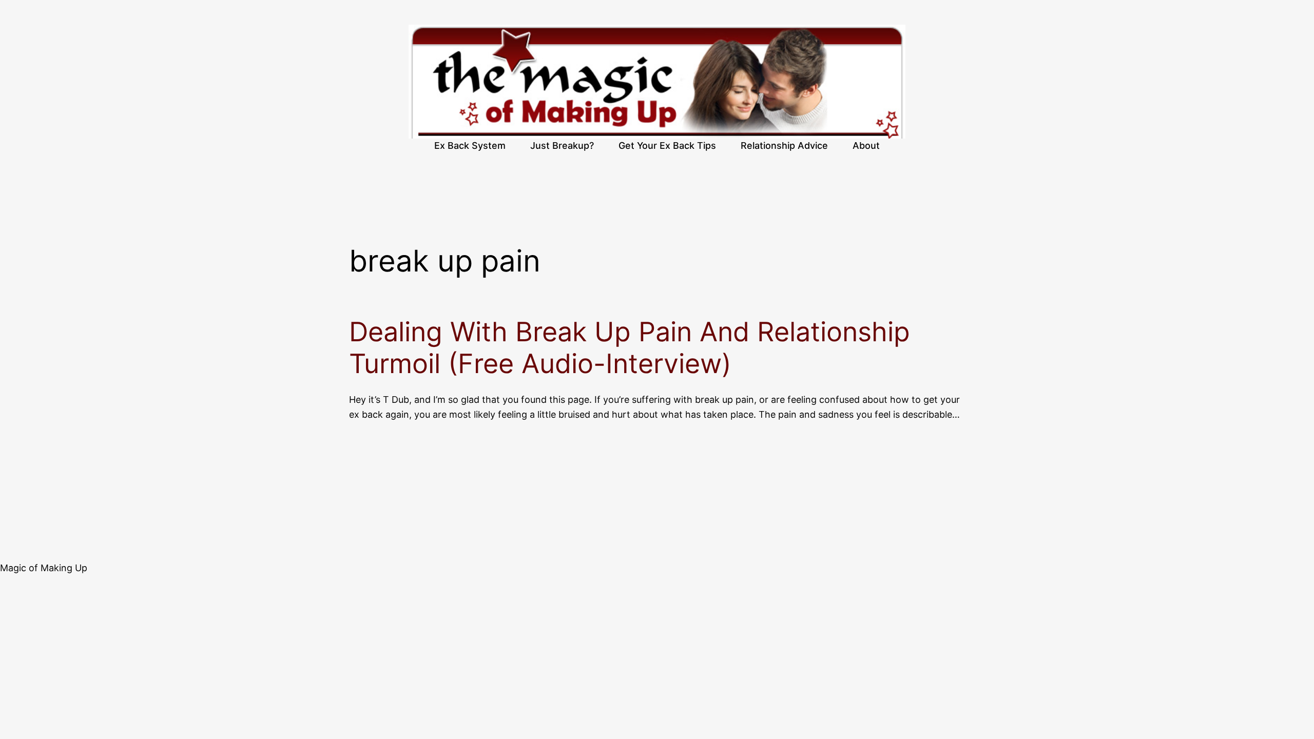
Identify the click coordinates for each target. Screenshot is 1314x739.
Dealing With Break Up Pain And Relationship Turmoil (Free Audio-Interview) (629, 348)
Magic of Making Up (43, 567)
